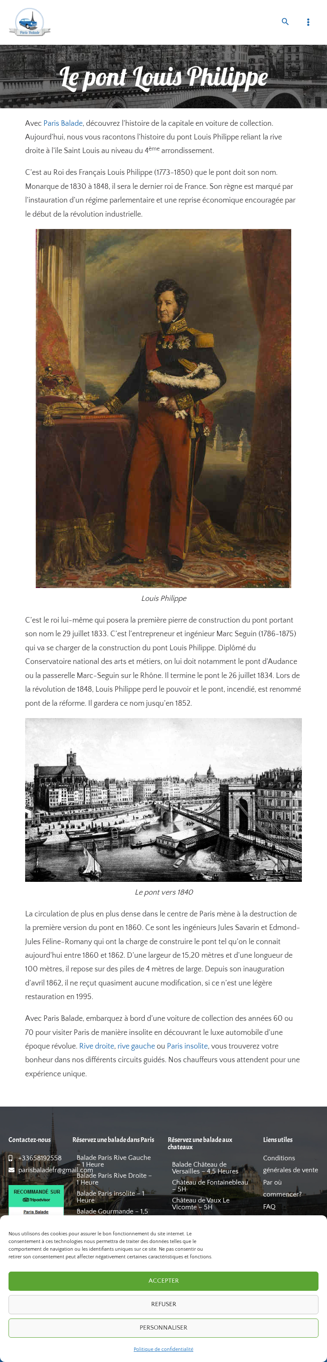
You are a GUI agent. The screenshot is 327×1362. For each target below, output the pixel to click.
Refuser (163, 1304)
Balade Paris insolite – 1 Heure (110, 1197)
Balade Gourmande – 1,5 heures (112, 1215)
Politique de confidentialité (163, 1349)
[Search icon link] (285, 22)
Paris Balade (63, 123)
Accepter (164, 1280)
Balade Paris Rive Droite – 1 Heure (114, 1179)
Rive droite (96, 1046)
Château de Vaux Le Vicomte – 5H (200, 1204)
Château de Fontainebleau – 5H (210, 1186)
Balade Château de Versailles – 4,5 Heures (205, 1168)
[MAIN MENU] (308, 22)
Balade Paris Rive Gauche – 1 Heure (114, 1161)
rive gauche (136, 1046)
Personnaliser (163, 1327)
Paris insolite (187, 1046)
